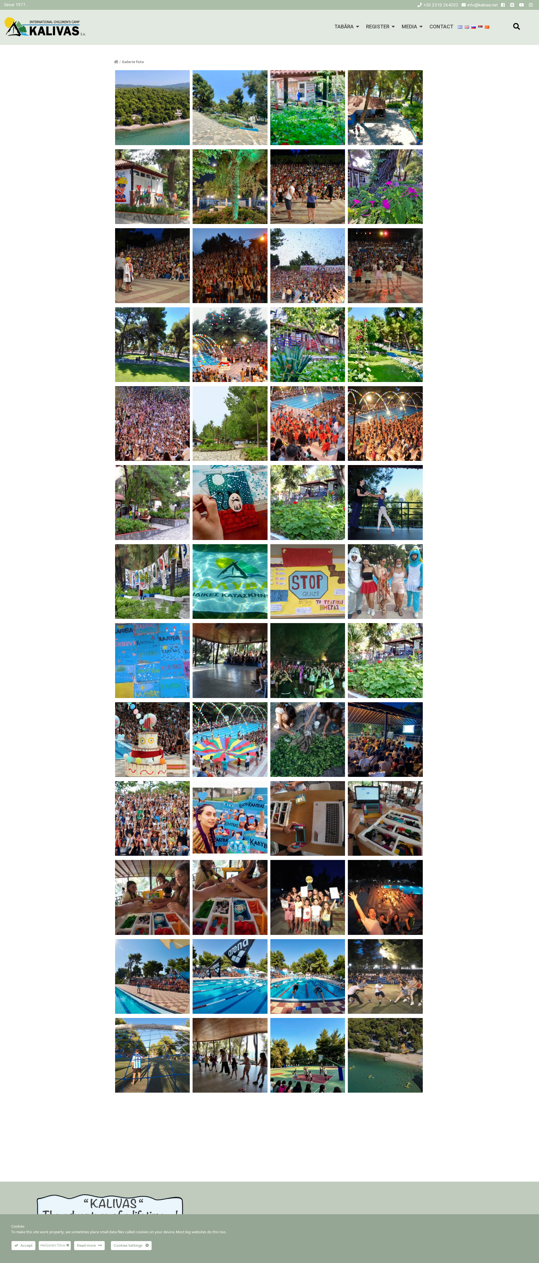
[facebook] (503, 5)
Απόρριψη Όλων (53, 1245)
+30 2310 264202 (440, 5)
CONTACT (441, 26)
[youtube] (521, 5)
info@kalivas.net (482, 5)
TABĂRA (344, 26)
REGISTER (377, 26)
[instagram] (530, 5)
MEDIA (409, 26)
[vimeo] (512, 5)
